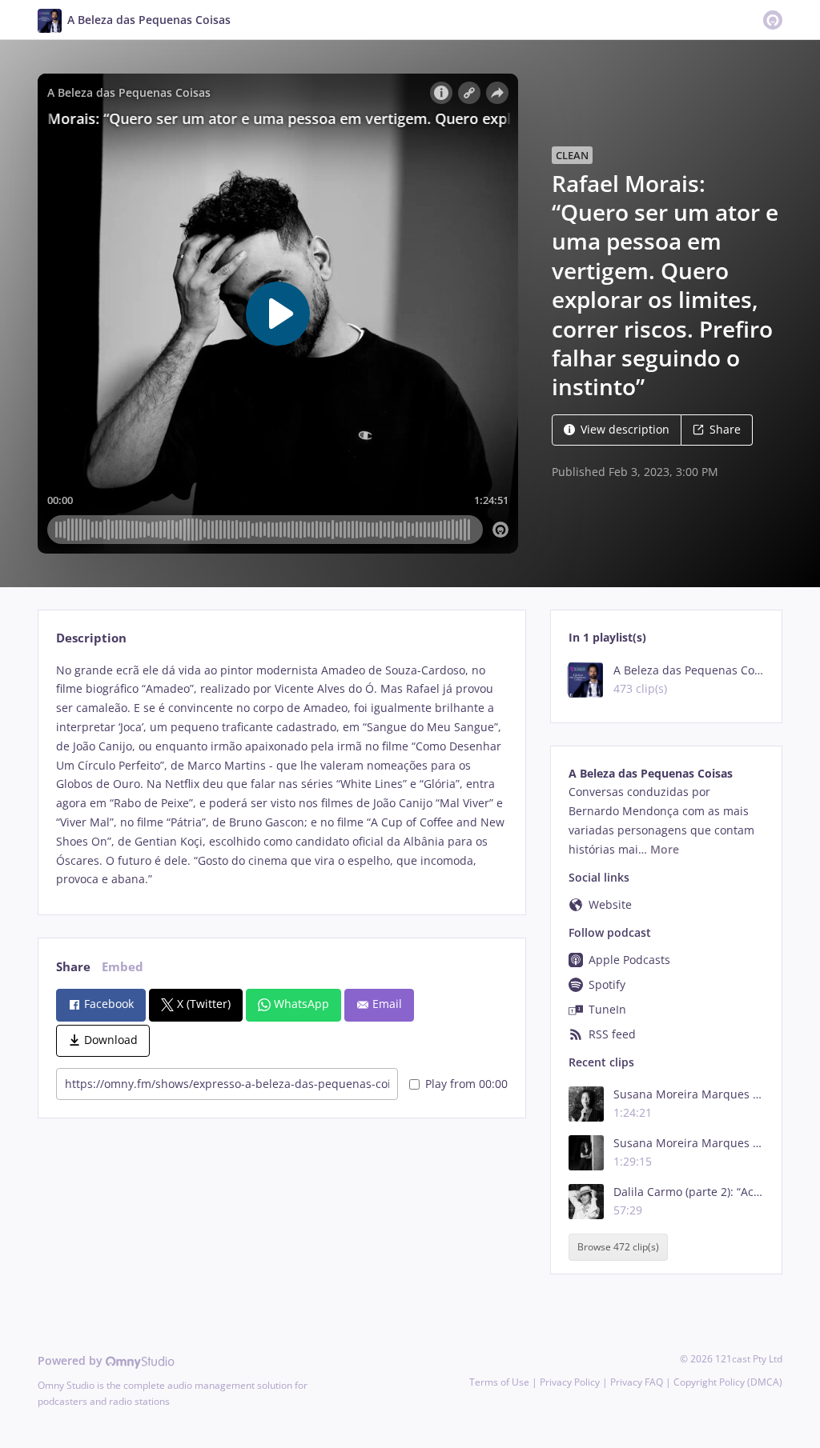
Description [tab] (91, 638)
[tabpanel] (281, 775)
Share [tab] (73, 966)
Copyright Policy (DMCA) (727, 1382)
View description (625, 429)
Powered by (72, 1360)
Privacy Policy (570, 1382)
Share (725, 429)
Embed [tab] (122, 966)
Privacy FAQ (636, 1382)
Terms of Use (499, 1382)
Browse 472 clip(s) (618, 1247)
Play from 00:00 (466, 1083)
